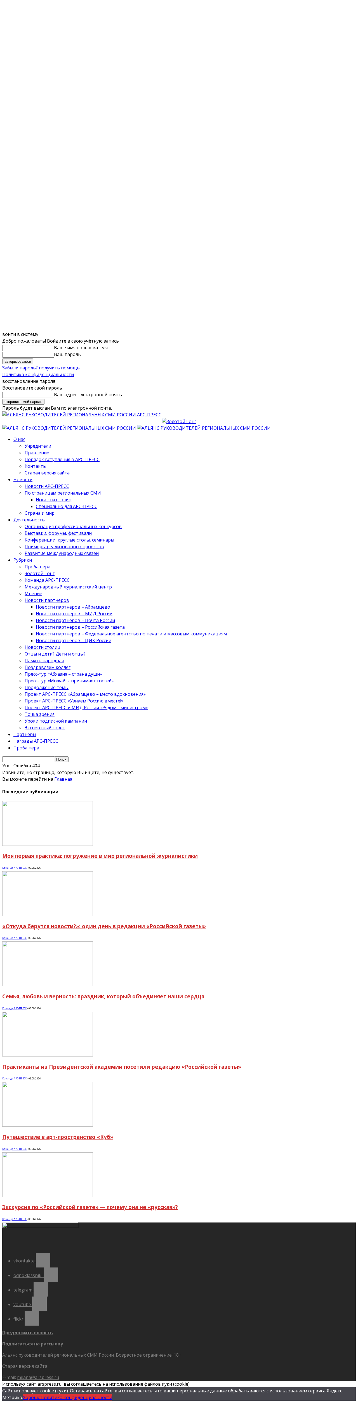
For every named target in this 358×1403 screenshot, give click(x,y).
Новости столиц (54, 500)
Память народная (44, 660)
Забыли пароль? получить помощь (41, 368)
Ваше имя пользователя (81, 348)
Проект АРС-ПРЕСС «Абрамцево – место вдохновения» (85, 694)
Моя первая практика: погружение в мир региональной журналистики (100, 855)
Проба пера (37, 567)
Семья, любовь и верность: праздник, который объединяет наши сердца (103, 996)
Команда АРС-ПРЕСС (47, 580)
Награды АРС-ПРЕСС (35, 741)
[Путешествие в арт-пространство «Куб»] (47, 1125)
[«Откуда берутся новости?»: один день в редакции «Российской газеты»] (47, 914)
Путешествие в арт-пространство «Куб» (57, 1136)
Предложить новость (27, 1333)
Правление (37, 453)
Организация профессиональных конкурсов (73, 526)
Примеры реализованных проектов (64, 546)
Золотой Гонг (40, 573)
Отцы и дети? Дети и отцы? (55, 654)
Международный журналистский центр (68, 587)
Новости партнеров (47, 600)
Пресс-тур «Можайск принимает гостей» (69, 681)
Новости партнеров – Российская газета (80, 627)
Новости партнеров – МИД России (74, 614)
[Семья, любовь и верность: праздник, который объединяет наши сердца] (47, 984)
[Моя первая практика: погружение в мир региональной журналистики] (47, 844)
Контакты (35, 466)
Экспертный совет (45, 728)
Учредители (38, 446)
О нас (19, 439)
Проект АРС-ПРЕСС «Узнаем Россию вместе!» (74, 701)
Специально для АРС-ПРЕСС (66, 506)
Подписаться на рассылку (32, 1344)
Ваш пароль (67, 354)
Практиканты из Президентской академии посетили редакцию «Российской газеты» (121, 1066)
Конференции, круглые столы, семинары (69, 540)
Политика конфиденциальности (38, 374)
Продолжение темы (47, 687)
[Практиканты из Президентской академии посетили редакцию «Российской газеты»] (47, 1055)
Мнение (33, 593)
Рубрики (22, 560)
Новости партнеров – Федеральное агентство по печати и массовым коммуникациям (131, 634)
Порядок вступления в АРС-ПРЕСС (62, 459)
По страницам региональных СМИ (63, 493)
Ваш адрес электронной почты (88, 394)
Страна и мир (40, 513)
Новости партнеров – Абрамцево (73, 607)
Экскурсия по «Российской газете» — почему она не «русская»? (90, 1206)
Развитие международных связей (62, 553)
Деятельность (29, 520)
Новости (22, 479)
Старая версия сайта (47, 473)
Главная (63, 779)
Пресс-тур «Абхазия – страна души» (63, 674)
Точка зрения (40, 714)
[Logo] (69, 428)
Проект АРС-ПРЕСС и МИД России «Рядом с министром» (86, 707)
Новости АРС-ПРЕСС (47, 486)
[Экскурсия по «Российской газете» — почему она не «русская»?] (47, 1195)
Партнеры (24, 734)
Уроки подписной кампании (56, 721)
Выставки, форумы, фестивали (58, 533)
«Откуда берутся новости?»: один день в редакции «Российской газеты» (104, 926)
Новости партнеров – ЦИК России (73, 640)
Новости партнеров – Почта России (75, 620)
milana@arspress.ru (38, 1377)
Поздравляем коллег (47, 667)
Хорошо (32, 1397)
